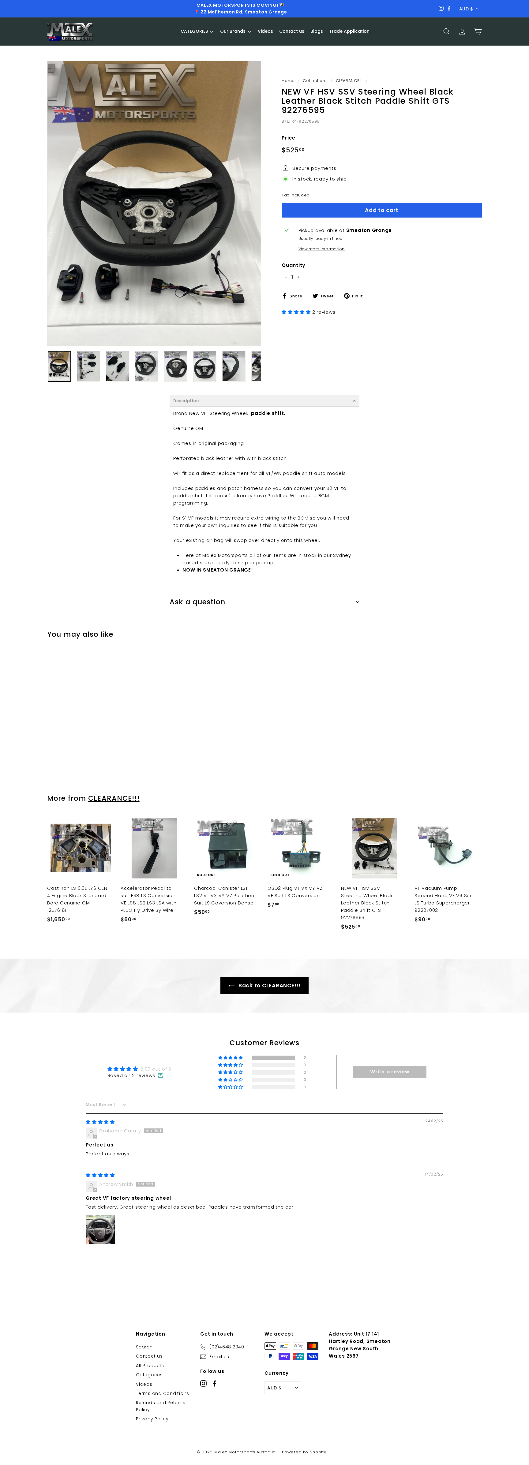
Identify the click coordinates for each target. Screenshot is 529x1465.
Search (144, 1347)
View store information (321, 249)
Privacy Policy (152, 1419)
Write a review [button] (390, 1071)
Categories (149, 1375)
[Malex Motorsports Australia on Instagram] (203, 1383)
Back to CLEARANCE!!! (269, 985)
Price (288, 137)
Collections (315, 80)
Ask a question (197, 602)
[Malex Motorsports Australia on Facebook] (214, 1383)
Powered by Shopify (304, 1452)
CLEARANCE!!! (349, 80)
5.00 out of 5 (156, 1069)
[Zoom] (154, 203)
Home (288, 80)
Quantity (294, 264)
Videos (144, 1384)
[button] (297, 311)
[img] (100, 1122)
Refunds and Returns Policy (160, 1406)
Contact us (149, 1356)
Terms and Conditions (162, 1393)
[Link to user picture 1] (100, 1229)
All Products (150, 1365)
